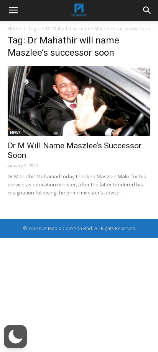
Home (14, 28)
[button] (15, 336)
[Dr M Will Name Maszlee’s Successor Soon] (79, 101)
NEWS (15, 132)
